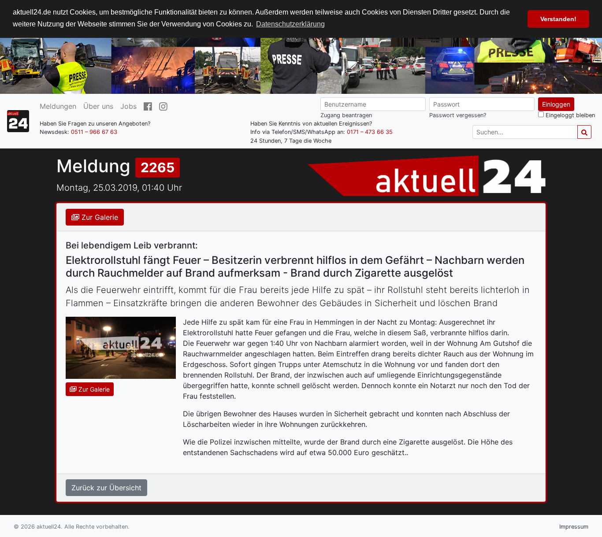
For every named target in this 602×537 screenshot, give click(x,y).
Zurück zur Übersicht (106, 487)
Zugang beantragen (346, 115)
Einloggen (556, 104)
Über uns (98, 106)
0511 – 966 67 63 (94, 132)
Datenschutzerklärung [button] (290, 24)
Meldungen (58, 106)
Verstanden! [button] (558, 18)
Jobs (128, 106)
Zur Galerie (98, 217)
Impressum (573, 526)
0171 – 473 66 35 (370, 132)
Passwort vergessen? (457, 115)
